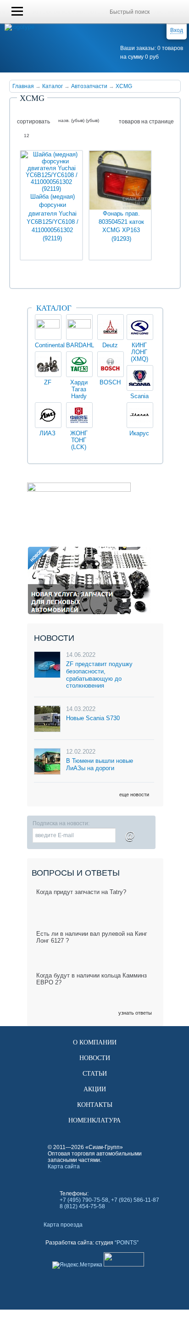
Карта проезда (63, 1225)
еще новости (134, 794)
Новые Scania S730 (93, 718)
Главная (23, 86)
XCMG (124, 86)
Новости (94, 1058)
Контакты (94, 1104)
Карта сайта (64, 1166)
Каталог (52, 86)
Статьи (95, 1073)
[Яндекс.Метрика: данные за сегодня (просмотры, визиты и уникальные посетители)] (77, 1265)
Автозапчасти (89, 86)
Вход (176, 30)
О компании (95, 1042)
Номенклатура (94, 1120)
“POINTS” (127, 1242)
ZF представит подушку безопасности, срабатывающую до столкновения (99, 675)
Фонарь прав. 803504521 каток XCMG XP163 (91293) (121, 226)
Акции (94, 1089)
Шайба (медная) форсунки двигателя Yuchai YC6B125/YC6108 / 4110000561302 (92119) (52, 217)
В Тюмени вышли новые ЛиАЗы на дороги (99, 764)
